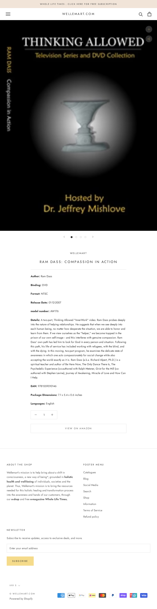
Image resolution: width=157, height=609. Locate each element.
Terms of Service (92, 510)
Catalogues (89, 472)
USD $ (13, 585)
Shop (86, 498)
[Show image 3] (81, 237)
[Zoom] (149, 29)
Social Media (90, 485)
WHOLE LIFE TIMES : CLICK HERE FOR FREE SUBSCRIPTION (78, 4)
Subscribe (20, 561)
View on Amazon (78, 428)
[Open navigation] (8, 14)
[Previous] (64, 237)
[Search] (141, 14)
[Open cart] (149, 14)
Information (89, 504)
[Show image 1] (72, 237)
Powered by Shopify (21, 599)
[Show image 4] (85, 237)
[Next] (92, 237)
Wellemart (78, 253)
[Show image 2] (76, 237)
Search (87, 491)
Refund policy (91, 517)
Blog (85, 479)
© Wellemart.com (22, 593)
